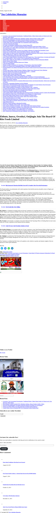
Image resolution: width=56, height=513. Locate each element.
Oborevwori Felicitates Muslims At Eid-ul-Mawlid (14, 91)
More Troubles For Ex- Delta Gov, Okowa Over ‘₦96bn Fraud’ (17, 54)
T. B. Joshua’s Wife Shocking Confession (11, 495)
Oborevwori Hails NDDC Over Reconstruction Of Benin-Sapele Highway (20, 41)
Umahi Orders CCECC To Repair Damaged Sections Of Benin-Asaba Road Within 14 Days (24, 46)
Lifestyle (5, 29)
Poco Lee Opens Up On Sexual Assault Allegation (14, 72)
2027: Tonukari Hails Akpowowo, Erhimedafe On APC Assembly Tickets (20, 99)
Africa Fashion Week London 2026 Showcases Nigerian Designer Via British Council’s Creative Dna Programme (29, 92)
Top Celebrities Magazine (22, 122)
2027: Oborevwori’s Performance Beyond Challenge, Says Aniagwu (18, 111)
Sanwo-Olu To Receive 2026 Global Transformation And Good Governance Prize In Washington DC (26, 78)
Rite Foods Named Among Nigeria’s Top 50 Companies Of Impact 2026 (19, 95)
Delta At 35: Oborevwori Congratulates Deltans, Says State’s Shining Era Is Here (21, 66)
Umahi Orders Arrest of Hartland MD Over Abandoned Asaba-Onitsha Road (20, 42)
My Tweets (2, 352)
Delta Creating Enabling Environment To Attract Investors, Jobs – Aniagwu (20, 87)
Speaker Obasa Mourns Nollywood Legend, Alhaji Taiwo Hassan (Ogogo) (20, 96)
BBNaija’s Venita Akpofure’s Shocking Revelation (14, 103)
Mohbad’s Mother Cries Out (12, 255)
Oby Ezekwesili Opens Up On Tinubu (12, 97)
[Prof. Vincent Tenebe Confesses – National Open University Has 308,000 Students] (5, 470)
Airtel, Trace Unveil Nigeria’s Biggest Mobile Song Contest (15, 507)
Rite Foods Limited (7, 251)
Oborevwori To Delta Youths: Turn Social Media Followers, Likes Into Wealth (21, 51)
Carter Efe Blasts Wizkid (8, 63)
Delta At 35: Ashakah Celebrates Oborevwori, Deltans (15, 62)
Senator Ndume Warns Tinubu (10, 61)
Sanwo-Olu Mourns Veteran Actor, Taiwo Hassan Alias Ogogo (17, 108)
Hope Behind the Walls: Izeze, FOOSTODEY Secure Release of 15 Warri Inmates (22, 94)
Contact (4, 3)
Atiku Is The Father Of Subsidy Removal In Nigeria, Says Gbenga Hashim (20, 100)
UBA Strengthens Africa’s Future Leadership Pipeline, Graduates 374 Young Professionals (24, 76)
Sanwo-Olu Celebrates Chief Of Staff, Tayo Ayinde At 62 (16, 104)
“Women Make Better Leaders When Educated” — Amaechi (17, 75)
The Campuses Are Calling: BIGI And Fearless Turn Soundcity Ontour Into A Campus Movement (25, 47)
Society (4, 24)
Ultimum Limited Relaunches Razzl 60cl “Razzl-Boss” (15, 55)
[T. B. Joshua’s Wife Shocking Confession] (5, 493)
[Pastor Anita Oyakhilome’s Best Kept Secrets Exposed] (5, 459)
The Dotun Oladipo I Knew (9, 49)
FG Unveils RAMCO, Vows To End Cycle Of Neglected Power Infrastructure (21, 58)
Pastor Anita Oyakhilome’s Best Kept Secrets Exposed (14, 462)
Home (4, 20)
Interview (5, 27)
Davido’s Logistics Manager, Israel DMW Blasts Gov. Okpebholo (18, 109)
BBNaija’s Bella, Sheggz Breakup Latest (12, 74)
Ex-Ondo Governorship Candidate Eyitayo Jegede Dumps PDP (17, 45)
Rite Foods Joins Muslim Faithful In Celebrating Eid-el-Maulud (17, 90)
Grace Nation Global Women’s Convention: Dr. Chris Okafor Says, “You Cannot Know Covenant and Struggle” (29, 57)
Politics (4, 23)
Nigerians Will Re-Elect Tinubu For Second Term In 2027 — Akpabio (19, 71)
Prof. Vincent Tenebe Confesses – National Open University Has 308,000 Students (19, 473)
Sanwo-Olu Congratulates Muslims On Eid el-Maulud (15, 83)
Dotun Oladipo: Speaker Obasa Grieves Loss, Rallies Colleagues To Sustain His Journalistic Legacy (26, 50)
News (4, 21)
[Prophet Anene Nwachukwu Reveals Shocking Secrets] (5, 481)
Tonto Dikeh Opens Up (8, 101)
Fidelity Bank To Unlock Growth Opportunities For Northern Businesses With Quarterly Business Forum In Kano (29, 53)
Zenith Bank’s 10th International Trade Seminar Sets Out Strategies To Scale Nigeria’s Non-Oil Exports (27, 84)
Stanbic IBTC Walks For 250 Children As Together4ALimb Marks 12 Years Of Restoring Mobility (25, 59)
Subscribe (4, 448)
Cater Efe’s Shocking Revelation (10, 43)
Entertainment (6, 25)
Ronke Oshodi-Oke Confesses (10, 79)
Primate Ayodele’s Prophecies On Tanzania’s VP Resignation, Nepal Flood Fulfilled (22, 65)
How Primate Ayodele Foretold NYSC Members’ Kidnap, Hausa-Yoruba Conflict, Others (23, 38)
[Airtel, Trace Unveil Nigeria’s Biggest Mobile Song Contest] (5, 504)
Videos (4, 31)
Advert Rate (6, 1)
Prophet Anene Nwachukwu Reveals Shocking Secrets (14, 484)
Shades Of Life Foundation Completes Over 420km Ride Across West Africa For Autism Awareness (26, 107)
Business (5, 28)
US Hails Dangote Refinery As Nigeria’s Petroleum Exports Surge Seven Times (21, 88)
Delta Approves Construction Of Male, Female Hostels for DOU (18, 86)
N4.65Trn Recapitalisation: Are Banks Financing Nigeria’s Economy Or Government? (23, 39)
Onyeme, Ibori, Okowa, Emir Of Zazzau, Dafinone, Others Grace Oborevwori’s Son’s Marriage (25, 70)
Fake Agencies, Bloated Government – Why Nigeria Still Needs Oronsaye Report (22, 105)
